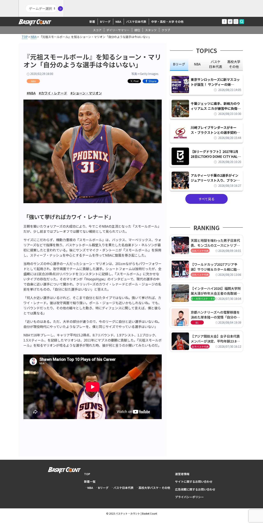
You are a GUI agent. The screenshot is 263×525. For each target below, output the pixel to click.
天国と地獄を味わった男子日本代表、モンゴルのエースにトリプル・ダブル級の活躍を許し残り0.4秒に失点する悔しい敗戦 (216, 243)
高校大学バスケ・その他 (154, 488)
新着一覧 (90, 481)
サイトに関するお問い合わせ (193, 481)
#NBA (31, 93)
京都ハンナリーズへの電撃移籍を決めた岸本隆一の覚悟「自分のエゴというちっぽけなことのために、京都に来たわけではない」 (215, 315)
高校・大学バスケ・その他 (203, 298)
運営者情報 (182, 474)
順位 (137, 30)
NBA (118, 21)
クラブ (165, 30)
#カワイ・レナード (53, 93)
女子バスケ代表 (200, 346)
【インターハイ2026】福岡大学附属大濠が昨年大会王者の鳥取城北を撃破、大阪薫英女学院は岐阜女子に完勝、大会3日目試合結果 (216, 291)
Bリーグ (105, 21)
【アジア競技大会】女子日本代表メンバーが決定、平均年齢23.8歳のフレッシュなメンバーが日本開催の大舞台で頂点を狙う (215, 339)
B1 (197, 322)
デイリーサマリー (117, 30)
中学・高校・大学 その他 (167, 21)
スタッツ (151, 30)
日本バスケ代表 (200, 250)
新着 (92, 21)
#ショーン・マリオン (86, 93)
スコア (97, 30)
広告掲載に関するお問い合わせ (195, 489)
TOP (87, 474)
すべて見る (206, 198)
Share (153, 81)
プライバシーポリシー (189, 497)
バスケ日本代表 (136, 21)
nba (197, 64)
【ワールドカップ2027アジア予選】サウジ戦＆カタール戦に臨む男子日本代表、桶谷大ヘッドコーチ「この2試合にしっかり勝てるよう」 (215, 267)
